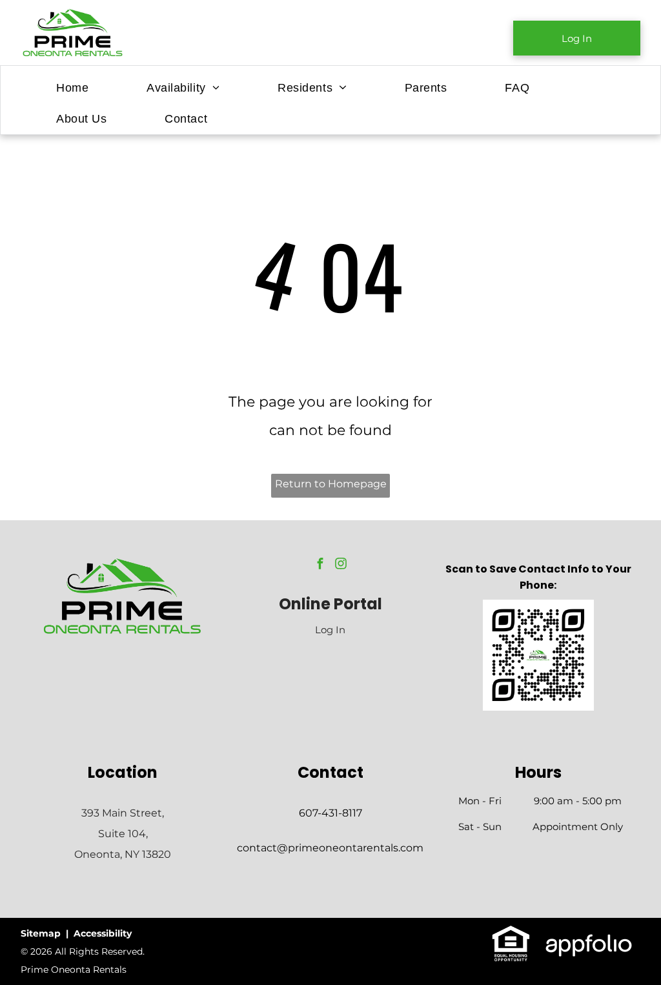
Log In (330, 630)
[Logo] (73, 16)
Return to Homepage (331, 484)
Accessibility (103, 933)
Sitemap (41, 933)
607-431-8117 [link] (330, 813)
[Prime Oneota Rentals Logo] (122, 564)
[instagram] (341, 565)
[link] (576, 38)
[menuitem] (72, 87)
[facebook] (320, 565)
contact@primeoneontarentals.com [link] (330, 848)
